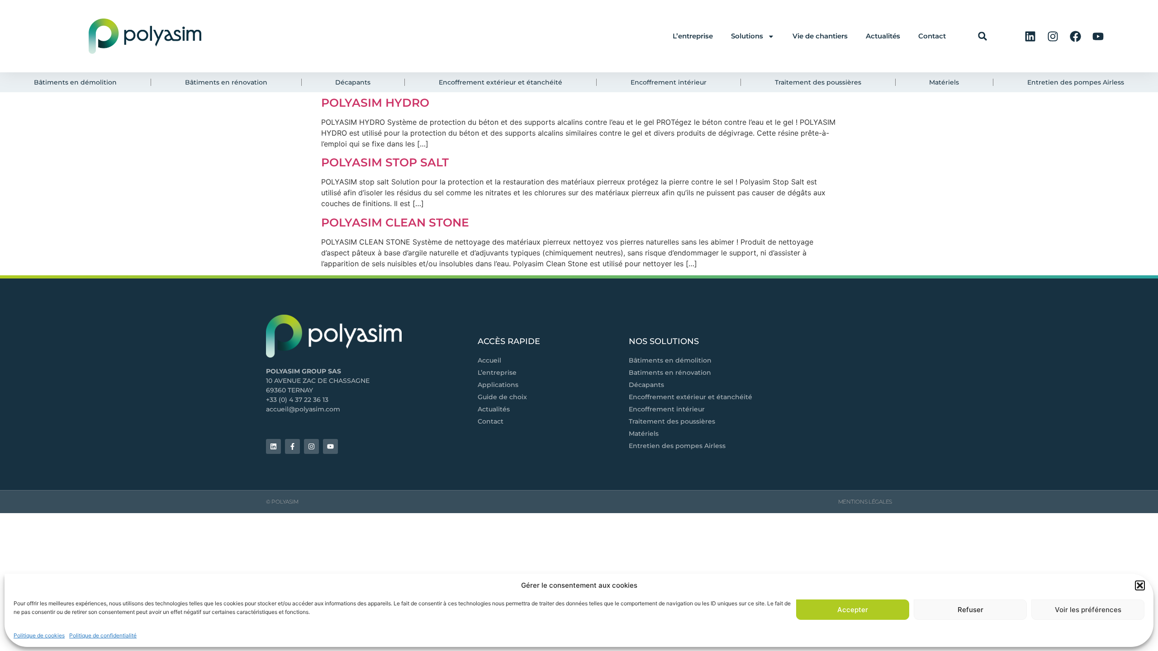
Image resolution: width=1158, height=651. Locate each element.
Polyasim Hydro (375, 102)
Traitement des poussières (672, 421)
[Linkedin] (1030, 36)
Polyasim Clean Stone (395, 222)
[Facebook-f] (292, 446)
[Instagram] (1052, 36)
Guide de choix (502, 397)
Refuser (970, 609)
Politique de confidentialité (103, 635)
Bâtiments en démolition (670, 360)
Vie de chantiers (820, 36)
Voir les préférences (1088, 609)
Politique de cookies (39, 635)
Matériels (644, 433)
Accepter (852, 609)
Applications (498, 385)
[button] (1139, 585)
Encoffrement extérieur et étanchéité (690, 397)
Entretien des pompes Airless (677, 446)
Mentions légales (865, 501)
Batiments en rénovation (670, 372)
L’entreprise (693, 36)
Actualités (883, 36)
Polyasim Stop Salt (385, 162)
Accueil (489, 360)
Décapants (646, 385)
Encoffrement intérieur (667, 409)
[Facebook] (1075, 36)
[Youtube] (1098, 36)
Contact (932, 36)
